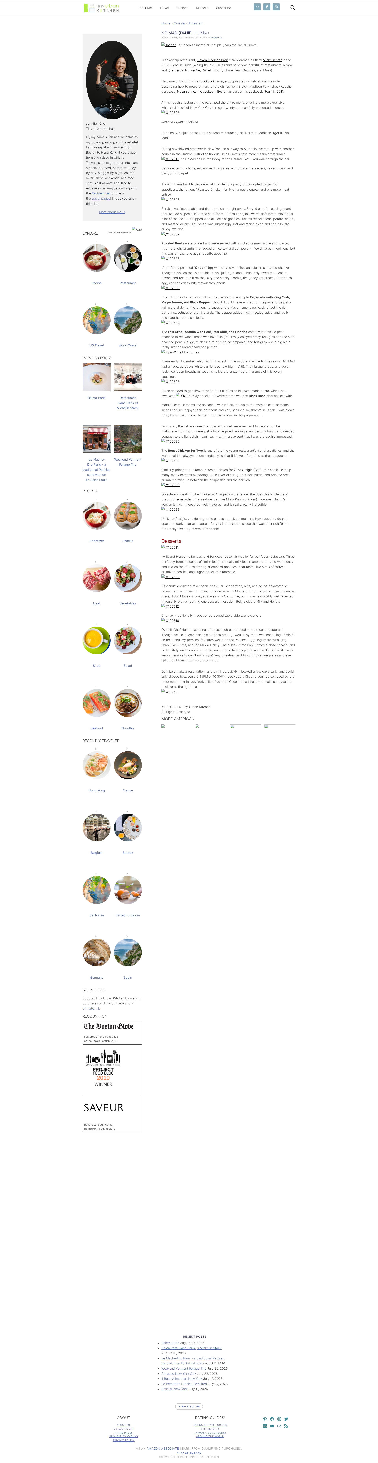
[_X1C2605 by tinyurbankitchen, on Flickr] (170, 113)
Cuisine (179, 23)
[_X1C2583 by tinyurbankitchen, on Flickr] (170, 288)
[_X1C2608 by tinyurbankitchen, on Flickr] (170, 577)
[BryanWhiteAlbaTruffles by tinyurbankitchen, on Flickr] (180, 352)
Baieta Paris (170, 1343)
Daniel (206, 70)
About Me (144, 8)
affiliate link (91, 1008)
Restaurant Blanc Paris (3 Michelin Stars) (191, 1348)
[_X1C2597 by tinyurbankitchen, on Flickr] (170, 461)
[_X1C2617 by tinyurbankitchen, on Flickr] (170, 159)
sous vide (184, 499)
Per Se (195, 70)
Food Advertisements (118, 232)
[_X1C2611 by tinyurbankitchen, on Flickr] (169, 547)
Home (165, 23)
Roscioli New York (174, 1389)
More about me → (112, 212)
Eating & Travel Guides (210, 1424)
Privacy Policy (124, 1440)
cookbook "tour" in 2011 (265, 91)
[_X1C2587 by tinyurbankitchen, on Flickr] (170, 234)
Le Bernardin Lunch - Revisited (184, 1384)
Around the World (210, 1436)
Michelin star (272, 60)
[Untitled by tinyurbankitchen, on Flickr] (168, 45)
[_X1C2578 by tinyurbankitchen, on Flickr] (170, 259)
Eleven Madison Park (212, 60)
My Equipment (123, 1428)
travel (96, 198)
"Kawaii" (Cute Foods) (210, 1432)
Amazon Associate (163, 1448)
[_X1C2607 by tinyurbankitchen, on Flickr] (170, 692)
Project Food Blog (123, 1436)
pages (105, 198)
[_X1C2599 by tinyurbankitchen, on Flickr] (170, 509)
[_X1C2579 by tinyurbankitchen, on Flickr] (170, 323)
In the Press (124, 1432)
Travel (164, 8)
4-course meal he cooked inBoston (201, 91)
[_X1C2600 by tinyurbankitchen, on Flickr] (170, 485)
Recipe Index (101, 193)
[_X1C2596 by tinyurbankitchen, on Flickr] (185, 396)
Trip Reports (210, 1428)
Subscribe (223, 8)
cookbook (208, 81)
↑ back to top (189, 1406)
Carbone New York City (178, 1373)
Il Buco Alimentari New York (181, 1379)
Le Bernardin (179, 70)
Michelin (202, 8)
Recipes (182, 8)
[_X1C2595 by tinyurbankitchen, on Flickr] (170, 382)
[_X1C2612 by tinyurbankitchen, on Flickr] (170, 606)
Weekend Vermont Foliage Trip (183, 1368)
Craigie (247, 470)
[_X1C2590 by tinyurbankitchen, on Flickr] (170, 441)
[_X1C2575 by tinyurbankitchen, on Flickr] (170, 200)
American (195, 23)
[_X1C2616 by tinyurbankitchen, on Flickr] (170, 621)
